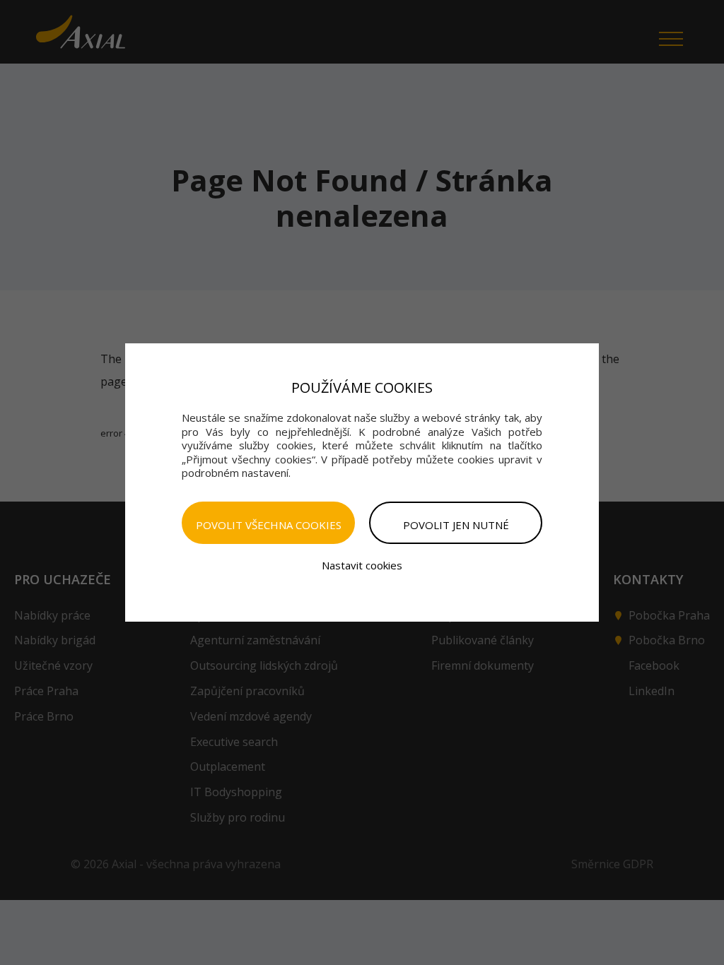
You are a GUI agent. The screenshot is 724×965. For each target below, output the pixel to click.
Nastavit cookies (362, 565)
